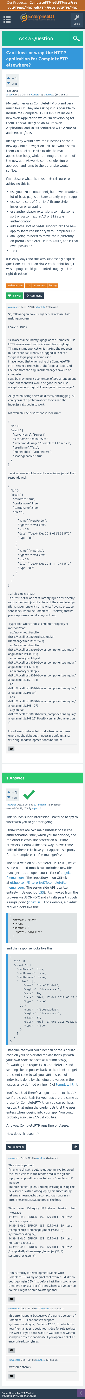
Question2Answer (26, 1395)
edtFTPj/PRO (67, 8)
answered (11, 804)
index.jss (34, 902)
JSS (41, 892)
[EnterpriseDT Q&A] (37, 18)
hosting (53, 285)
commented (14, 307)
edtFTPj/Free (44, 8)
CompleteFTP (40, 3)
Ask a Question (36, 38)
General (35, 94)
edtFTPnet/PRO (20, 8)
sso (28, 285)
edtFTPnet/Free (64, 3)
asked (9, 94)
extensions (39, 285)
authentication (15, 285)
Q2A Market (27, 1393)
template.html (66, 1084)
